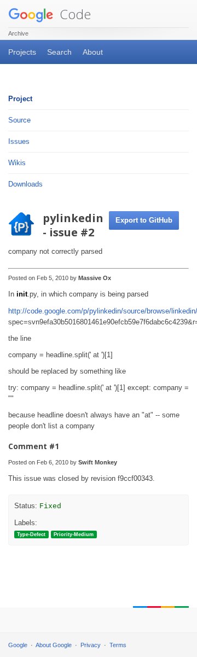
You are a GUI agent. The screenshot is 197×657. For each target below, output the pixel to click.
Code (73, 14)
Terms (117, 645)
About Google (54, 645)
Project (20, 99)
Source (19, 120)
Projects (22, 52)
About (93, 52)
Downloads (25, 184)
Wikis (17, 163)
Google (17, 645)
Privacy (90, 645)
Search (59, 52)
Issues (19, 141)
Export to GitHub (143, 220)
